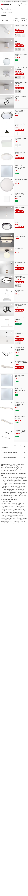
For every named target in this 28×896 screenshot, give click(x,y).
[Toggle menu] (26, 5)
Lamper (4, 12)
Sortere (23, 20)
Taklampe (9, 12)
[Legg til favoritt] (11, 26)
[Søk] (2, 9)
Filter (16, 20)
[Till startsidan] (6, 4)
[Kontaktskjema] (19, 4)
